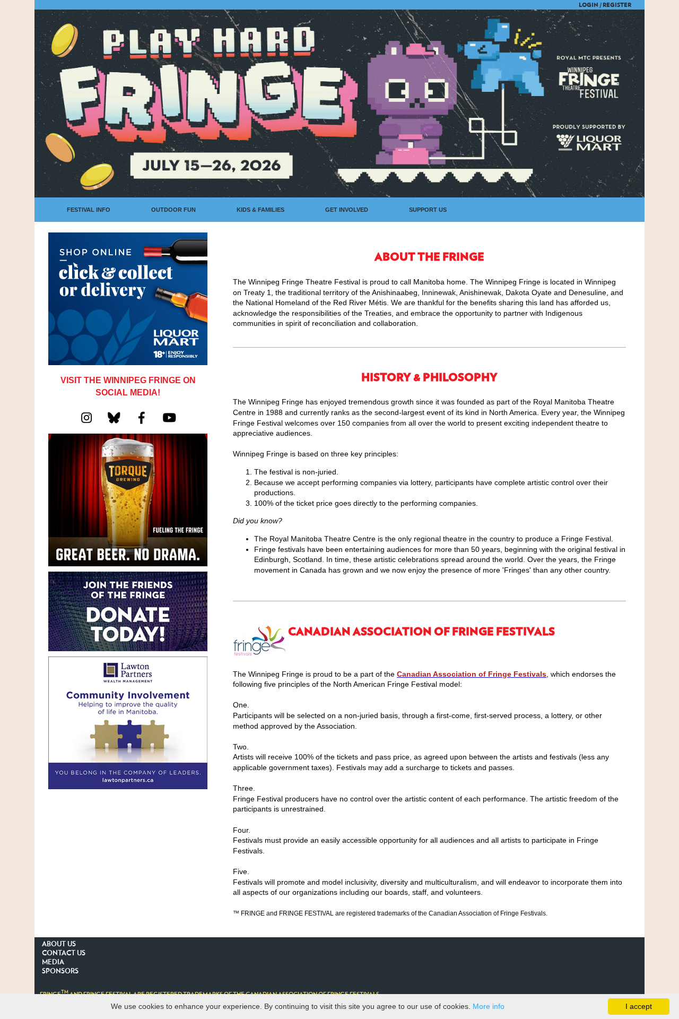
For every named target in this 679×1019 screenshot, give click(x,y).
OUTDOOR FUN (173, 209)
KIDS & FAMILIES (260, 209)
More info (488, 1006)
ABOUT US (59, 944)
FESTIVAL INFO (88, 209)
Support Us (428, 209)
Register (617, 5)
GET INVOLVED (346, 209)
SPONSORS (60, 971)
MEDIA (53, 962)
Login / (590, 5)
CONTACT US (63, 953)
